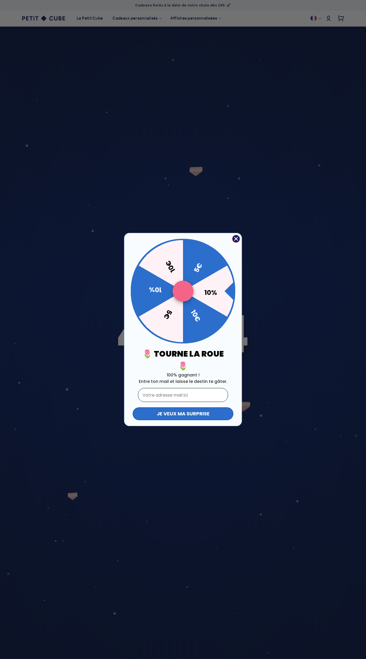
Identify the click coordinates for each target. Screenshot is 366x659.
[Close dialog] (236, 239)
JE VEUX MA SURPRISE (183, 413)
